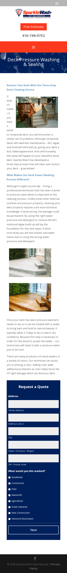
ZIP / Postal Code (17, 464)
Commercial (18, 483)
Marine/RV (17, 494)
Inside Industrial (19, 506)
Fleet (14, 489)
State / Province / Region (21, 451)
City (10, 437)
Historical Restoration (22, 518)
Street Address (16, 410)
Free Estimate (34, 27)
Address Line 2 (16, 423)
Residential (17, 477)
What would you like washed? (28, 471)
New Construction (21, 512)
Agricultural (17, 500)
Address (14, 396)
